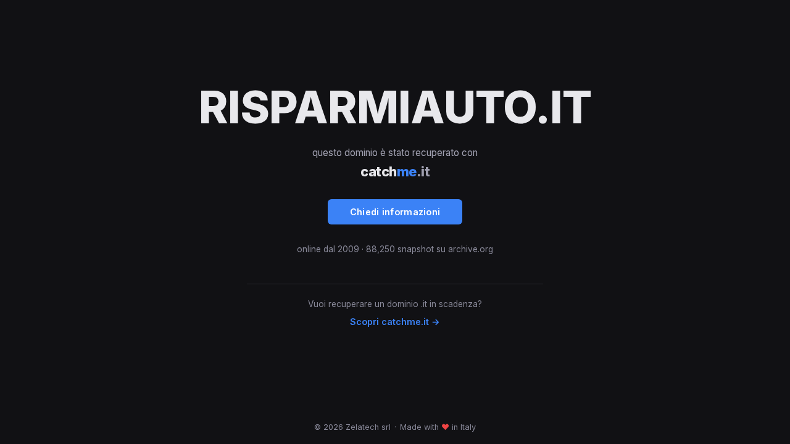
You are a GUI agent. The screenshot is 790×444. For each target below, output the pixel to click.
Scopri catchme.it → (395, 321)
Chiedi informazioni (395, 212)
